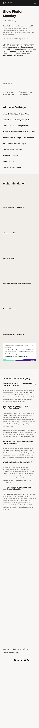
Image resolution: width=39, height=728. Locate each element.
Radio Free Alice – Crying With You (16, 126)
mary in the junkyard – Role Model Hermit (17, 283)
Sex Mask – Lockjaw (10, 155)
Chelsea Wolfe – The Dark (12, 149)
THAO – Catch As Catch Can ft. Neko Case (19, 132)
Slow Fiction (8, 83)
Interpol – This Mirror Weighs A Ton (16, 114)
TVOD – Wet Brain (9, 258)
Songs (14, 21)
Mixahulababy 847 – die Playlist (13, 207)
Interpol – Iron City (9, 233)
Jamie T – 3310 (8, 161)
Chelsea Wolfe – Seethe (12, 167)
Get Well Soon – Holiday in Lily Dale (16, 120)
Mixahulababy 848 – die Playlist (13, 334)
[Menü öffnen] (35, 3)
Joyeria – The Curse (9, 309)
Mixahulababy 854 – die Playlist (14, 143)
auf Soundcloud (8, 426)
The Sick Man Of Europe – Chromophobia (18, 138)
